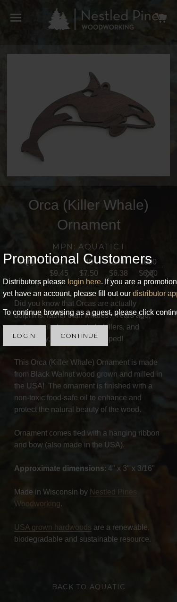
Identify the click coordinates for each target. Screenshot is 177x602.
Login (24, 335)
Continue (79, 335)
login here (84, 282)
